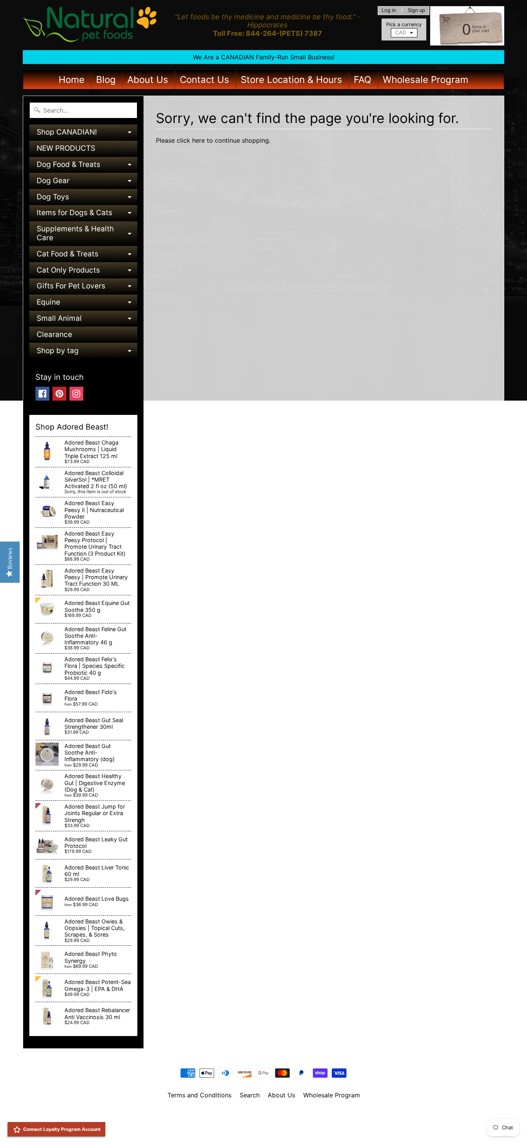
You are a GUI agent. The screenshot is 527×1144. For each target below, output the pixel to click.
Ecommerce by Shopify (273, 1128)
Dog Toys (87, 198)
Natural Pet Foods (260, 1115)
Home (71, 79)
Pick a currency (404, 24)
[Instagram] (76, 394)
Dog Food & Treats (87, 166)
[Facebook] (42, 394)
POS (234, 1128)
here (198, 140)
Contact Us (204, 79)
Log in (389, 10)
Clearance (54, 334)
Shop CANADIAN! (87, 134)
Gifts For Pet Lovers (87, 287)
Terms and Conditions (199, 1095)
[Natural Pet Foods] (90, 25)
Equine (87, 304)
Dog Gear (87, 182)
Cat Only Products (87, 272)
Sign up (416, 10)
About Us (147, 79)
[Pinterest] (59, 394)
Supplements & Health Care (87, 233)
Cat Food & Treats (87, 255)
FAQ (362, 79)
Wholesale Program (425, 79)
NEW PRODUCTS (66, 148)
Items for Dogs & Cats (87, 214)
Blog (106, 79)
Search (250, 1095)
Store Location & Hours (291, 79)
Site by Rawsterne (263, 1121)
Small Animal (87, 320)
